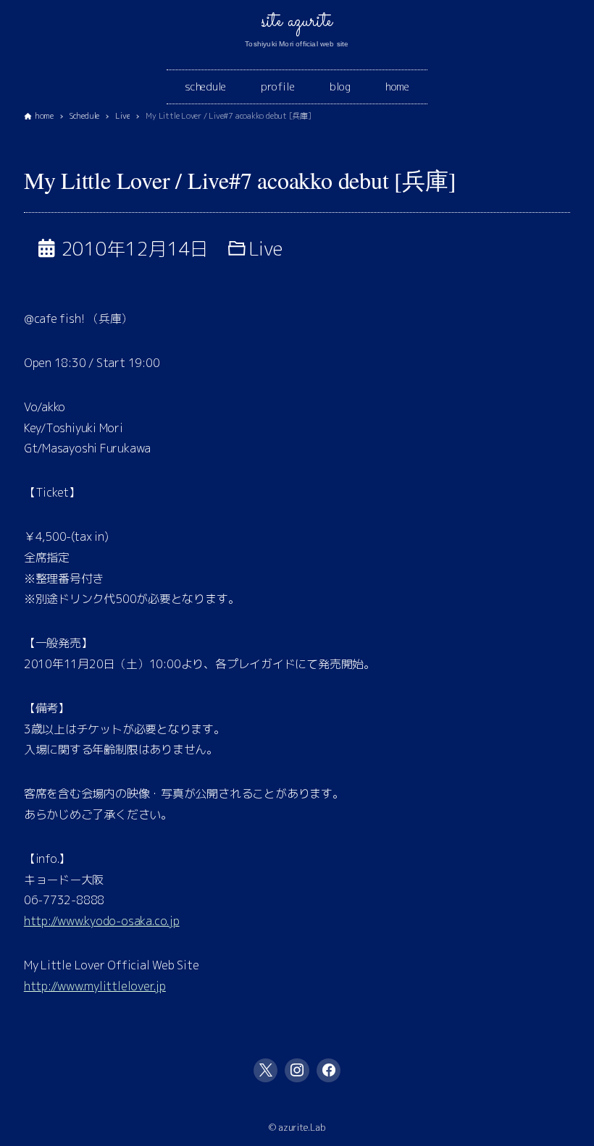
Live (266, 248)
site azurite (297, 22)
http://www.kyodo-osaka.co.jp (102, 921)
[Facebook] (329, 1071)
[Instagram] (297, 1071)
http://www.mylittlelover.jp (95, 986)
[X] (266, 1071)
